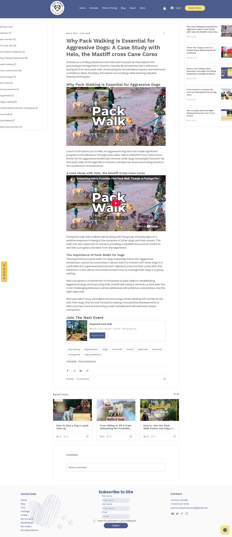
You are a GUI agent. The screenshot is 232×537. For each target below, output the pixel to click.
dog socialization (93, 354)
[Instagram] (186, 513)
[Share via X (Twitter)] (74, 370)
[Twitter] (177, 513)
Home (24, 500)
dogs (105, 349)
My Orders (26, 526)
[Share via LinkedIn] (80, 370)
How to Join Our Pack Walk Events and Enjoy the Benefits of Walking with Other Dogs (159, 427)
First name (107, 496)
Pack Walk (71, 361)
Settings (25, 511)
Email (104, 512)
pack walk (143, 349)
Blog (23, 503)
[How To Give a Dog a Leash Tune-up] (72, 410)
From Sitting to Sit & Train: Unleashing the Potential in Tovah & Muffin (116, 427)
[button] (94, 8)
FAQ (23, 507)
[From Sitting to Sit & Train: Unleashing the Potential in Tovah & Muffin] (116, 410)
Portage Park (74, 354)
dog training (74, 349)
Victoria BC (117, 349)
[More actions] (164, 33)
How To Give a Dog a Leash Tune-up (72, 427)
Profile (24, 515)
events (130, 349)
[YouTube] (172, 513)
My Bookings (27, 522)
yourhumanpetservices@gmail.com (189, 507)
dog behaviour (91, 349)
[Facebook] (182, 513)
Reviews (4, 271)
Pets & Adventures (87, 361)
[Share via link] (87, 370)
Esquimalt (157, 349)
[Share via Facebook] (67, 370)
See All (176, 394)
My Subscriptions (29, 530)
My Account (27, 518)
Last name (107, 504)
